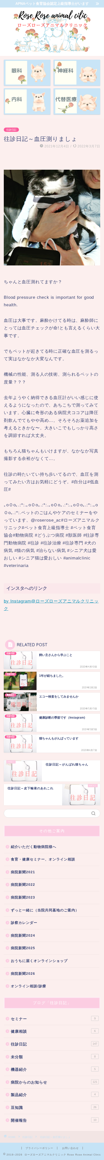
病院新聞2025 (23, 948)
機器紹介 (53, 1069)
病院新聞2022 (23, 885)
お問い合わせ (70, 1148)
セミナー (53, 1019)
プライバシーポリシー (39, 1148)
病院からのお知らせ (54, 1082)
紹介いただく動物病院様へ (33, 847)
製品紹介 (53, 1095)
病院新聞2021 (23, 872)
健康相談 (53, 1031)
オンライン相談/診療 (28, 986)
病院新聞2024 (23, 935)
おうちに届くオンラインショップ (39, 961)
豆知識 (53, 1107)
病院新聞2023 (23, 897)
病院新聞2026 (23, 974)
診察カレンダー (24, 923)
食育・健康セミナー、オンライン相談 (43, 859)
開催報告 (53, 1120)
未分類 (53, 1057)
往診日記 (11, 129)
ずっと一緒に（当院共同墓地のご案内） (45, 910)
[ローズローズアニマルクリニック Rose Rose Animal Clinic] (52, 52)
